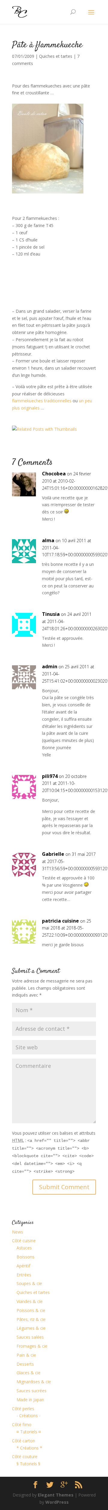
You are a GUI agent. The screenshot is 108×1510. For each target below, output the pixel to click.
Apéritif (23, 1266)
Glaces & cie (28, 1373)
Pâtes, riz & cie (31, 1319)
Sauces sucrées (31, 1390)
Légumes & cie (31, 1328)
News (17, 1232)
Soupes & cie (29, 1283)
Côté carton (23, 1441)
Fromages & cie (31, 1346)
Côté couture (25, 1456)
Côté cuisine (24, 1240)
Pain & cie (26, 1355)
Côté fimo (22, 1424)
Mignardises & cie (33, 1381)
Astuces (24, 1248)
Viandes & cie (29, 1301)
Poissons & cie (30, 1310)
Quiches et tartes (55, 56)
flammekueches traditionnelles (41, 400)
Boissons (25, 1257)
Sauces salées (30, 1337)
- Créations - (28, 1415)
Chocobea (54, 473)
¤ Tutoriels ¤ (28, 1432)
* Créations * (29, 1448)
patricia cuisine (60, 921)
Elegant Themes (56, 1495)
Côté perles (23, 1408)
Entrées (23, 1275)
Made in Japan (30, 1399)
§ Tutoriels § (28, 1464)
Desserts (25, 1364)
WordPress (57, 1502)
